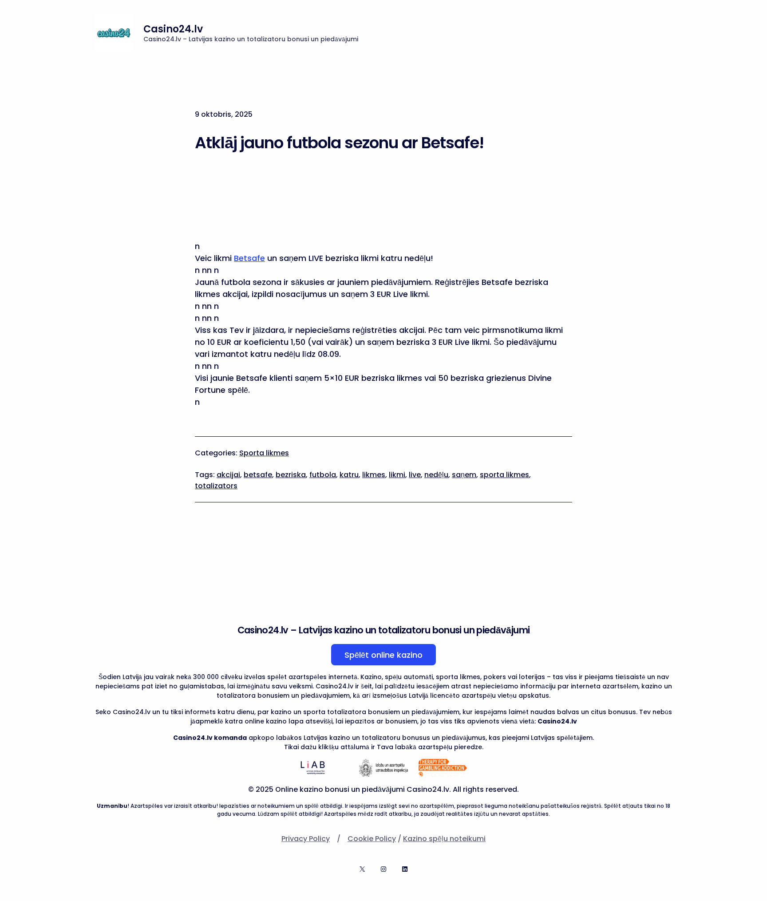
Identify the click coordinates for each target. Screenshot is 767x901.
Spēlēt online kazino (383, 654)
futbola (322, 475)
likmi (397, 475)
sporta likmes (504, 475)
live (415, 475)
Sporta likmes (264, 453)
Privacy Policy (305, 839)
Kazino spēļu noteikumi (444, 839)
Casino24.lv (173, 29)
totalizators (216, 486)
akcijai (228, 475)
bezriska (291, 475)
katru (349, 475)
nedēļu (436, 475)
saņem (464, 475)
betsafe (258, 475)
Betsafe (249, 258)
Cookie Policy (372, 839)
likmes (373, 475)
